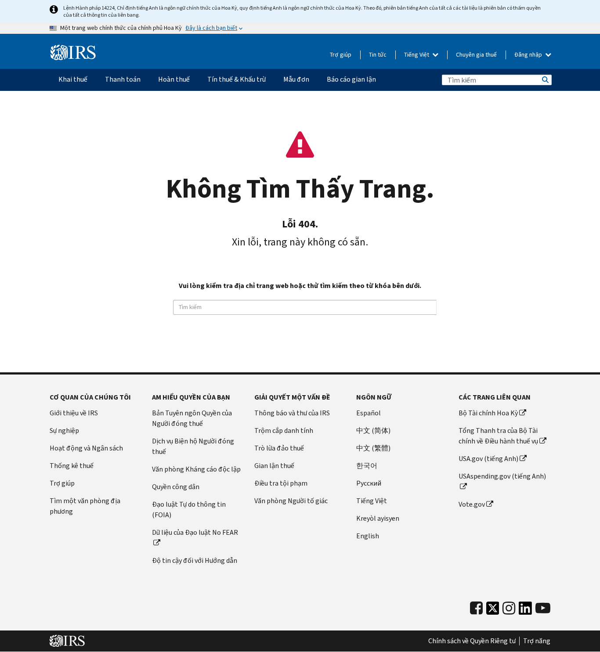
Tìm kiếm (544, 80)
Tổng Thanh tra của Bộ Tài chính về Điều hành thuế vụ (498, 436)
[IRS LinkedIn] (525, 610)
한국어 (366, 465)
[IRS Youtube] (542, 608)
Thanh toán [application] (123, 79)
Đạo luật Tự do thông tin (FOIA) (189, 509)
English (367, 535)
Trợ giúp (340, 54)
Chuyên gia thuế (476, 54)
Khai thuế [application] (72, 79)
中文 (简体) (373, 430)
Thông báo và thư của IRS (292, 413)
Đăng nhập (528, 54)
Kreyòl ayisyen (377, 518)
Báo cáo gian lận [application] (351, 79)
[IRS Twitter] (492, 610)
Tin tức (378, 54)
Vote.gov (472, 504)
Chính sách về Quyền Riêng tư (472, 641)
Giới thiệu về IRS (74, 413)
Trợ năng (536, 641)
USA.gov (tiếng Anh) (488, 458)
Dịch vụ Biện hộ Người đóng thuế (193, 446)
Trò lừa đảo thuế (279, 448)
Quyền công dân (175, 486)
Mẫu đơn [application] (296, 79)
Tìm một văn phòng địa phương (85, 506)
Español (368, 413)
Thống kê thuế (72, 465)
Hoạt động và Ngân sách (86, 448)
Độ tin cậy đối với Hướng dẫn (194, 560)
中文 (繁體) (373, 448)
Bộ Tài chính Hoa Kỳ (488, 413)
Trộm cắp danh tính (283, 430)
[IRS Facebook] (476, 608)
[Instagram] (508, 608)
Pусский (368, 483)
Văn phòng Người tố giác (291, 500)
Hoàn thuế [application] (174, 79)
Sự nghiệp (64, 430)
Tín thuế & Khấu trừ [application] (236, 79)
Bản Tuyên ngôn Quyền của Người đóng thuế (192, 418)
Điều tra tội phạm (280, 483)
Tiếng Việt (417, 54)
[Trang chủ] (73, 53)
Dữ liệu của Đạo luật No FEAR (195, 532)
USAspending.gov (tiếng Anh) (502, 476)
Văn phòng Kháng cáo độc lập (196, 469)
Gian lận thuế (274, 465)
